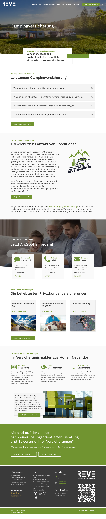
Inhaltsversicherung (39, 479)
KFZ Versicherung (16, 480)
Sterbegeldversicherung (18, 482)
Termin (18, 276)
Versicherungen (60, 495)
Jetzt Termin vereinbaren (62, 482)
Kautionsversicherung (40, 484)
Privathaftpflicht (16, 475)
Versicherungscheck (91, 4)
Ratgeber (69, 4)
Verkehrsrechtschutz (17, 484)
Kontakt (77, 4)
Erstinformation (60, 493)
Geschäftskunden (49, 4)
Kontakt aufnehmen (49, 454)
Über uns (60, 4)
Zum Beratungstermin (21, 124)
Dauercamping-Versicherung (63, 206)
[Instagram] (40, 494)
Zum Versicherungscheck (23, 454)
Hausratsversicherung (18, 477)
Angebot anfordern (77, 56)
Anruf (47, 276)
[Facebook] (35, 494)
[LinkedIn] (44, 494)
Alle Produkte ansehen (22, 338)
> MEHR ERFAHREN (19, 312)
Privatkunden (36, 4)
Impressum (91, 510)
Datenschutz (83, 510)
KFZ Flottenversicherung (41, 482)
